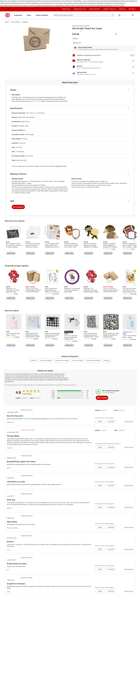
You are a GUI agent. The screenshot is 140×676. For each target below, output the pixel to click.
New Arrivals (20, 5)
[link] (77, 31)
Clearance (12, 5)
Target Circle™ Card (80, 9)
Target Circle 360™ (94, 9)
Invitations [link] (33, 360)
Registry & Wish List (110, 9)
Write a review (102, 398)
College (26, 1)
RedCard (105, 5)
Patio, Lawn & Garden (85, 1)
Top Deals (43, 5)
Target (7, 22)
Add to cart (77, 43)
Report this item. (61, 166)
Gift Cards (104, 3)
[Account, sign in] (123, 15)
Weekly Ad (63, 5)
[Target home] (7, 15)
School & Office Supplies (28, 3)
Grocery (96, 1)
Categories (18, 15)
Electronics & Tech (52, 3)
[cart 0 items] (133, 15)
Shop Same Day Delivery (87, 5)
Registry (99, 5)
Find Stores (120, 5)
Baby (115, 1)
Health (11, 3)
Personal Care (127, 1)
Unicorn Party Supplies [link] (46, 360)
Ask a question (18, 207)
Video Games (63, 3)
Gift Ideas (97, 3)
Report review (129, 421)
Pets (7, 3)
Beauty (119, 1)
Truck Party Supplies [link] (77, 360)
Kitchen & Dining (72, 1)
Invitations (25, 22)
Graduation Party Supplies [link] (62, 360)
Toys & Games (41, 3)
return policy (80, 187)
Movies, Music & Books (76, 3)
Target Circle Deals (53, 5)
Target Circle (112, 5)
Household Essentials (106, 1)
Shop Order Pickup (73, 5)
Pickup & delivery (42, 15)
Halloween (32, 1)
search (113, 15)
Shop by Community (114, 3)
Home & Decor (62, 1)
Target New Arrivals (6, 1)
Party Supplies (89, 3)
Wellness (17, 3)
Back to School (18, 1)
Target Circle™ (66, 9)
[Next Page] (134, 239)
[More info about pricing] (116, 34)
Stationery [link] (106, 360)
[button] (77, 31)
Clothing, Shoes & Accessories (46, 1)
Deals (7, 5)
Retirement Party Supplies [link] (93, 360)
